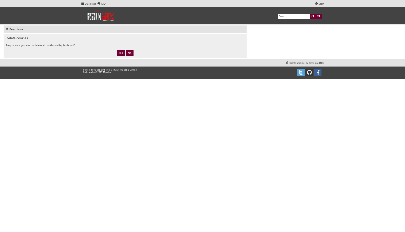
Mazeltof (107, 72)
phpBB (98, 70)
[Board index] (101, 15)
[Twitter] (301, 72)
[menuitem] (101, 3)
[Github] (309, 72)
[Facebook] (317, 72)
